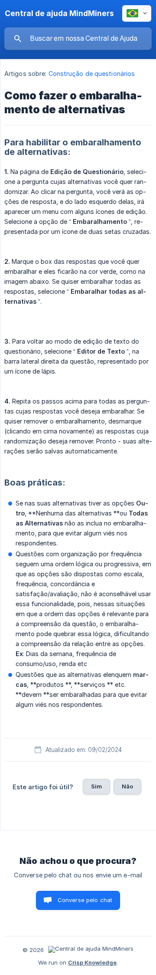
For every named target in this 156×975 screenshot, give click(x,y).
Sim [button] (96, 786)
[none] (59, 13)
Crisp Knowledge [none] (92, 962)
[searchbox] (78, 38)
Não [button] (127, 786)
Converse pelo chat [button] (85, 899)
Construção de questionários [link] (92, 73)
